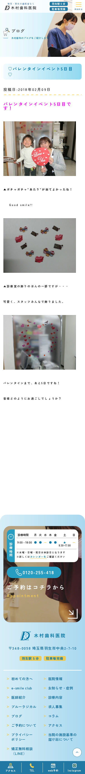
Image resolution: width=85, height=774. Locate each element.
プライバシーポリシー (22, 737)
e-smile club (21, 688)
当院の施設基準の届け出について (62, 737)
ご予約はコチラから (36, 590)
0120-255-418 (38, 572)
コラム (53, 716)
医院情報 (55, 678)
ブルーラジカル (23, 706)
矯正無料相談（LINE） (22, 751)
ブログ (16, 716)
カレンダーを (38, 556)
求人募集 (55, 706)
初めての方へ (22, 678)
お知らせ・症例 (60, 688)
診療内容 (55, 697)
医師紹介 (18, 697)
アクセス (55, 725)
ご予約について (23, 725)
